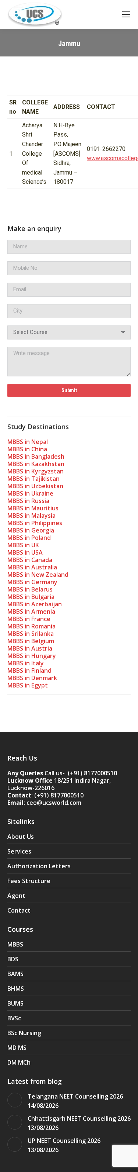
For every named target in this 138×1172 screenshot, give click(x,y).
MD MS (16, 1047)
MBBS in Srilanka (30, 634)
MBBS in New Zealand (37, 575)
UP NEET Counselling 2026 (64, 1140)
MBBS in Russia (28, 501)
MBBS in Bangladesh (35, 456)
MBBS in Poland (29, 538)
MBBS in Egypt (27, 685)
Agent (16, 895)
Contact (19, 910)
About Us (20, 836)
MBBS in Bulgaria (30, 597)
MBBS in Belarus (30, 589)
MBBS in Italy (25, 663)
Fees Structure (28, 881)
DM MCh (19, 1062)
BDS (12, 959)
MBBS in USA (25, 552)
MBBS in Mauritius (33, 508)
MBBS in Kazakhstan (35, 464)
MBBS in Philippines (34, 523)
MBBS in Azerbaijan (34, 604)
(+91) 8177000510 (59, 795)
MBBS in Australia (32, 567)
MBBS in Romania (31, 626)
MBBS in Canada (29, 560)
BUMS (15, 1003)
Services (19, 851)
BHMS (15, 988)
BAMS (15, 974)
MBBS (15, 944)
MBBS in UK (23, 545)
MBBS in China (27, 449)
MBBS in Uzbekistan (35, 486)
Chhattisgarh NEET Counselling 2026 (79, 1118)
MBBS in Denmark (32, 678)
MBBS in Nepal (27, 442)
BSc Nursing (24, 1033)
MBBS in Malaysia (31, 515)
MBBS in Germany (32, 582)
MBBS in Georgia (30, 530)
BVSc (14, 1018)
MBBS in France (28, 619)
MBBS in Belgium (30, 641)
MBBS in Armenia (31, 611)
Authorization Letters (39, 866)
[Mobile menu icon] (126, 14)
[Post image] (14, 1100)
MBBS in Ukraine (30, 493)
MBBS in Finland (29, 670)
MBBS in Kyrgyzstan (35, 471)
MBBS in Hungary (31, 656)
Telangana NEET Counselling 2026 (75, 1096)
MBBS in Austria (29, 648)
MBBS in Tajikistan (33, 479)
